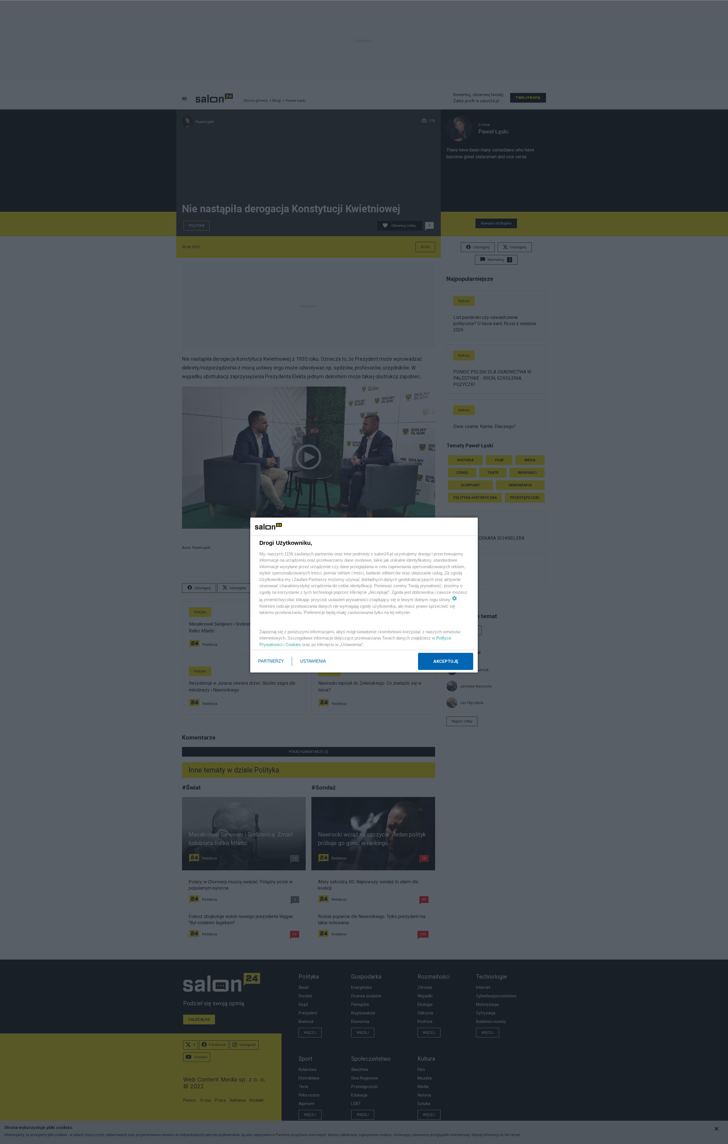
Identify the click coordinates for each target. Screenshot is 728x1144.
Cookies (293, 644)
